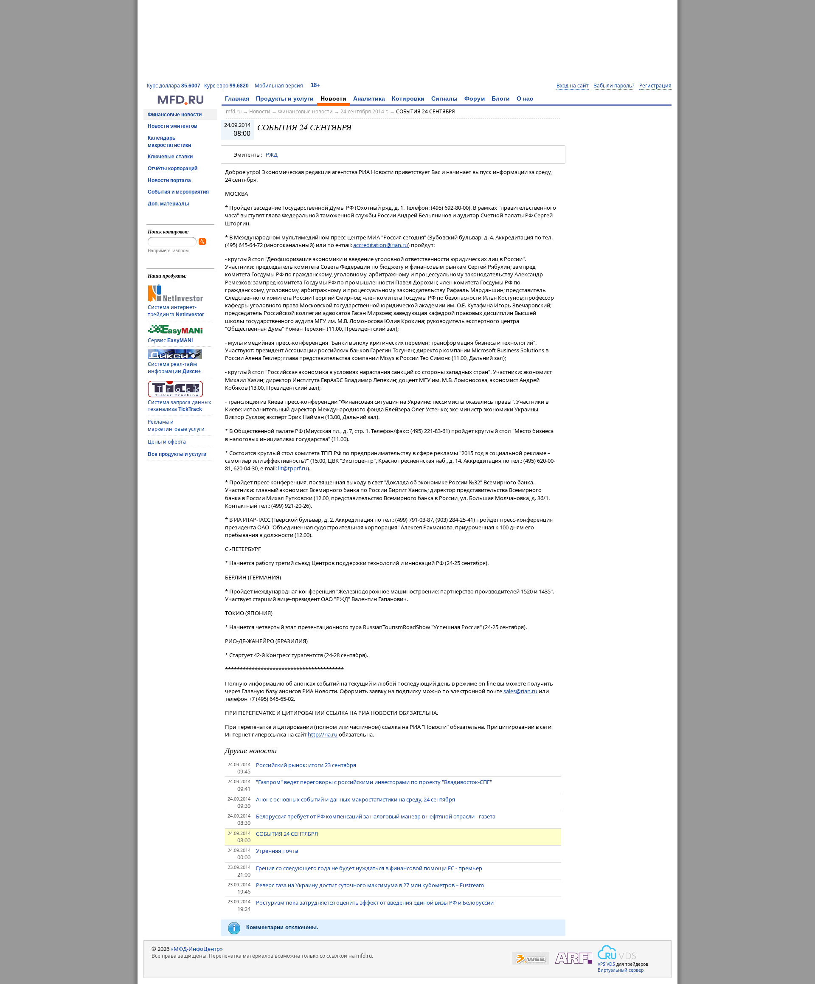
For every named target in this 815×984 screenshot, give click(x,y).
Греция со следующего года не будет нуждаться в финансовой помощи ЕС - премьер (369, 868)
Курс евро (226, 85)
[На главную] (180, 103)
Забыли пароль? (614, 85)
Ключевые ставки (170, 157)
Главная (237, 98)
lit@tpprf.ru (292, 468)
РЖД (272, 154)
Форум (474, 98)
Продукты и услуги (285, 98)
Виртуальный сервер (621, 970)
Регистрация (655, 85)
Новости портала (169, 180)
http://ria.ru (322, 734)
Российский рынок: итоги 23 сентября (306, 765)
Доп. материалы (168, 204)
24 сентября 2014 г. (364, 111)
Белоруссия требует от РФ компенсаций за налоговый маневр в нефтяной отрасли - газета (375, 816)
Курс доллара (173, 85)
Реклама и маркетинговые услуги (176, 425)
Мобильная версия (279, 85)
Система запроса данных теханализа (179, 406)
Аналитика (369, 98)
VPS (601, 964)
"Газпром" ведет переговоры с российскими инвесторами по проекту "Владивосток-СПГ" (374, 782)
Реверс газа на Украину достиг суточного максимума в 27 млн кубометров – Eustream (370, 885)
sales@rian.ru (520, 691)
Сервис (170, 340)
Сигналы (444, 98)
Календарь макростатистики (169, 141)
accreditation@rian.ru (380, 245)
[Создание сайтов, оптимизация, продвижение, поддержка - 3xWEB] (530, 958)
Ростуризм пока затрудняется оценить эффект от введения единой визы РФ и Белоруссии (375, 902)
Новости (333, 98)
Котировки (408, 98)
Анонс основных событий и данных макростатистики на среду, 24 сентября (355, 799)
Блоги (501, 98)
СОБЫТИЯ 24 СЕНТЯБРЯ (425, 111)
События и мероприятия (178, 192)
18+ (315, 85)
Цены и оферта (167, 441)
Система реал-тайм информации (174, 367)
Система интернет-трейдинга (176, 311)
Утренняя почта (277, 851)
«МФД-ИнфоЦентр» (197, 949)
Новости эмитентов (172, 126)
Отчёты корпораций (172, 168)
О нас (525, 98)
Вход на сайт (572, 85)
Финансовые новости (175, 115)
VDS (611, 964)
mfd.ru (234, 111)
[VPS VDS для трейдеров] (617, 952)
